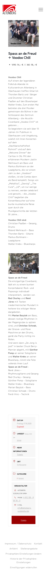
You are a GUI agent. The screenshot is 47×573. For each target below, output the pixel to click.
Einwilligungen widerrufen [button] (23, 567)
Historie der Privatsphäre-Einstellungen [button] (23, 560)
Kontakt (38, 543)
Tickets (20, 454)
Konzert (21, 478)
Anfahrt (14, 548)
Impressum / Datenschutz (18, 543)
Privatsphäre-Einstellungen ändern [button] (24, 553)
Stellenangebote (29, 548)
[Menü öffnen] (40, 9)
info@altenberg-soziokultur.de (24, 509)
